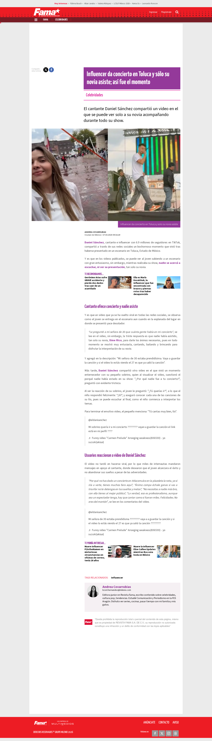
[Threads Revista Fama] (175, 733)
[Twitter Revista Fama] (162, 733)
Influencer (117, 577)
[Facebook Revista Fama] (155, 733)
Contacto (164, 722)
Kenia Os (136, 3)
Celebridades (61, 19)
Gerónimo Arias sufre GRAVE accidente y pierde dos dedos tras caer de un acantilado (96, 283)
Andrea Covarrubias (95, 232)
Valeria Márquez (104, 3)
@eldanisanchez (97, 420)
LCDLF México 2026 (122, 3)
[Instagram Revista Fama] (169, 733)
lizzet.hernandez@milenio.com (116, 590)
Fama (45, 19)
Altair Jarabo (89, 3)
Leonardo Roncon (150, 3)
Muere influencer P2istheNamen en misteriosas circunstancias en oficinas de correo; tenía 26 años (95, 553)
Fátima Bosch (76, 3)
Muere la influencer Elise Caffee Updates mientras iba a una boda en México (144, 551)
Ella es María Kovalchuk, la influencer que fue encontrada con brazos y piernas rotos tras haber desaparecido (143, 286)
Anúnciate (149, 722)
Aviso (176, 722)
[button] (45, 69)
